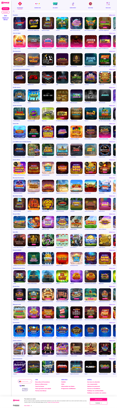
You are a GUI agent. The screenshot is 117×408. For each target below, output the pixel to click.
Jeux (5, 16)
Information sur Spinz (67, 386)
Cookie (49, 402)
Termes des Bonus (40, 390)
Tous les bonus (39, 386)
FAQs (62, 384)
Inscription (5, 8)
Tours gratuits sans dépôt (43, 388)
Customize (98, 402)
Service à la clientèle (93, 382)
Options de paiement (93, 386)
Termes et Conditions (93, 388)
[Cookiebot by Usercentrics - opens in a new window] (16, 406)
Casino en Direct (6, 19)
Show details (27, 405)
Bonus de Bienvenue (41, 384)
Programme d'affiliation (68, 388)
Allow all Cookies (98, 399)
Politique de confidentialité (95, 390)
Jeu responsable (92, 384)
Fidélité (63, 382)
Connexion (5, 12)
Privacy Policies (55, 402)
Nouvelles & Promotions (42, 382)
